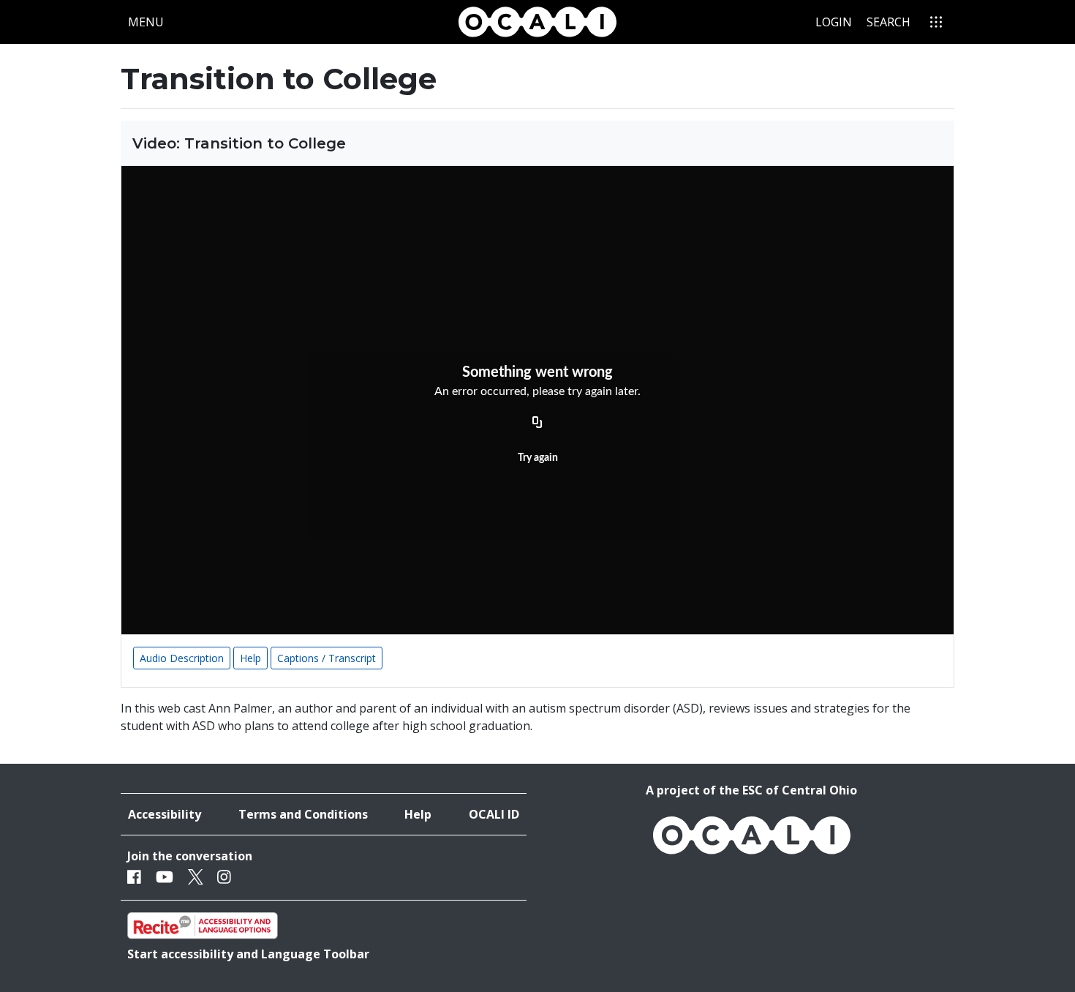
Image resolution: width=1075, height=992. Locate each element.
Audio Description (182, 658)
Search (888, 22)
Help (250, 658)
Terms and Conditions (303, 814)
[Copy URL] (537, 423)
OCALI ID (494, 814)
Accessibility (164, 814)
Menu (149, 21)
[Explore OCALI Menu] (936, 22)
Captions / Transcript (326, 658)
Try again (538, 458)
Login (833, 22)
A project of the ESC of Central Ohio (751, 790)
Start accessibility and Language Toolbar (248, 954)
